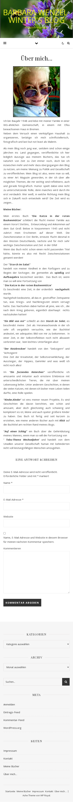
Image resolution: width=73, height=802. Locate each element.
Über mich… (10, 774)
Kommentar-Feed (13, 720)
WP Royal (45, 795)
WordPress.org (12, 727)
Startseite (10, 791)
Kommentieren (12, 548)
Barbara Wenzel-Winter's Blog (36, 16)
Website (8, 516)
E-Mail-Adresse (13, 499)
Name (7, 482)
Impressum (10, 750)
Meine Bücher (11, 766)
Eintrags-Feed (11, 712)
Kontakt (8, 758)
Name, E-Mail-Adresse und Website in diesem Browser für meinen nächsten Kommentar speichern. (35, 539)
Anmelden (9, 704)
